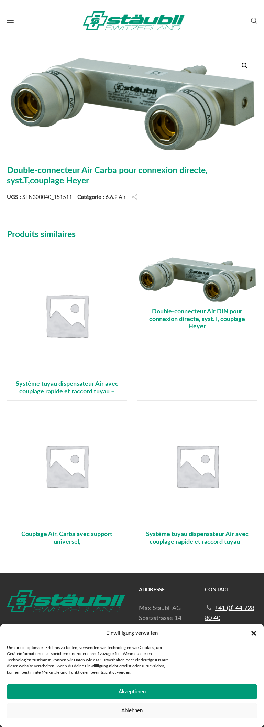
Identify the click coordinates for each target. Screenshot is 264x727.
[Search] (252, 20)
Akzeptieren (132, 691)
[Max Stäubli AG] (132, 20)
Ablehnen (132, 710)
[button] (253, 633)
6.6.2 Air (116, 197)
